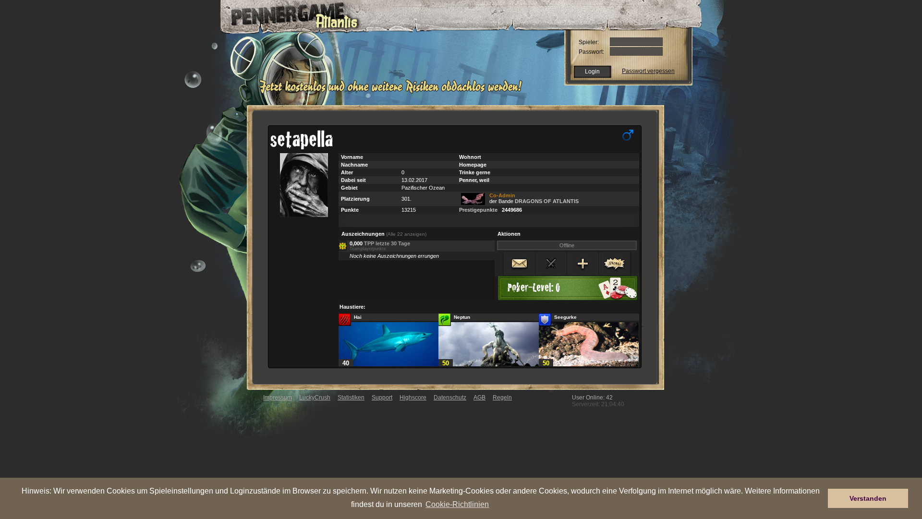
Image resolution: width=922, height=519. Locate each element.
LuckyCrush (314, 397)
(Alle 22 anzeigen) (406, 234)
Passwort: (591, 51)
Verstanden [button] (867, 498)
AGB (479, 397)
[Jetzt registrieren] (393, 92)
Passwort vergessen (648, 71)
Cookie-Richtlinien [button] (457, 504)
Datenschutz (450, 397)
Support (382, 397)
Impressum (277, 397)
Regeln (502, 397)
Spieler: (589, 42)
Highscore (413, 397)
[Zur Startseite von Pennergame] (287, 14)
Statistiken (351, 397)
